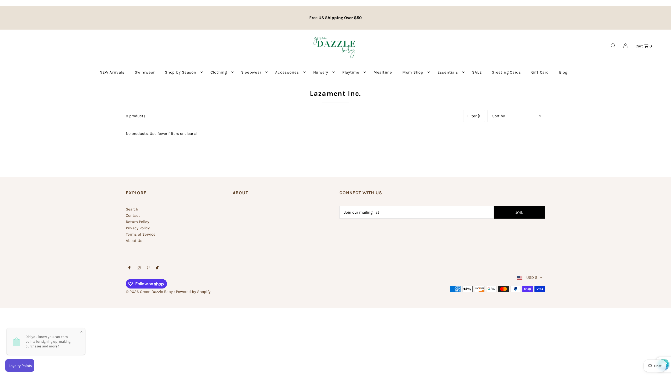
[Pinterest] (148, 268)
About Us (134, 240)
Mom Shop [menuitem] (412, 72)
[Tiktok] (157, 268)
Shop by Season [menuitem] (180, 72)
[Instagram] (138, 268)
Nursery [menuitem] (320, 72)
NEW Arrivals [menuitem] (112, 72)
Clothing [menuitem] (218, 72)
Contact (133, 215)
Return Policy (137, 221)
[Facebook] (129, 268)
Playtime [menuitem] (350, 72)
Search (132, 209)
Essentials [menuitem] (447, 72)
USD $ (531, 277)
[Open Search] (613, 45)
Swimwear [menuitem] (145, 72)
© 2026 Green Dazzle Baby (149, 291)
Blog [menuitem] (563, 72)
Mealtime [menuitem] (383, 72)
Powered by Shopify (193, 291)
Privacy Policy (138, 228)
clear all (191, 133)
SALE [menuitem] (476, 72)
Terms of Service (140, 234)
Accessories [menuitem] (287, 72)
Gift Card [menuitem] (540, 72)
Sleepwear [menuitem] (251, 72)
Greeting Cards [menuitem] (506, 72)
